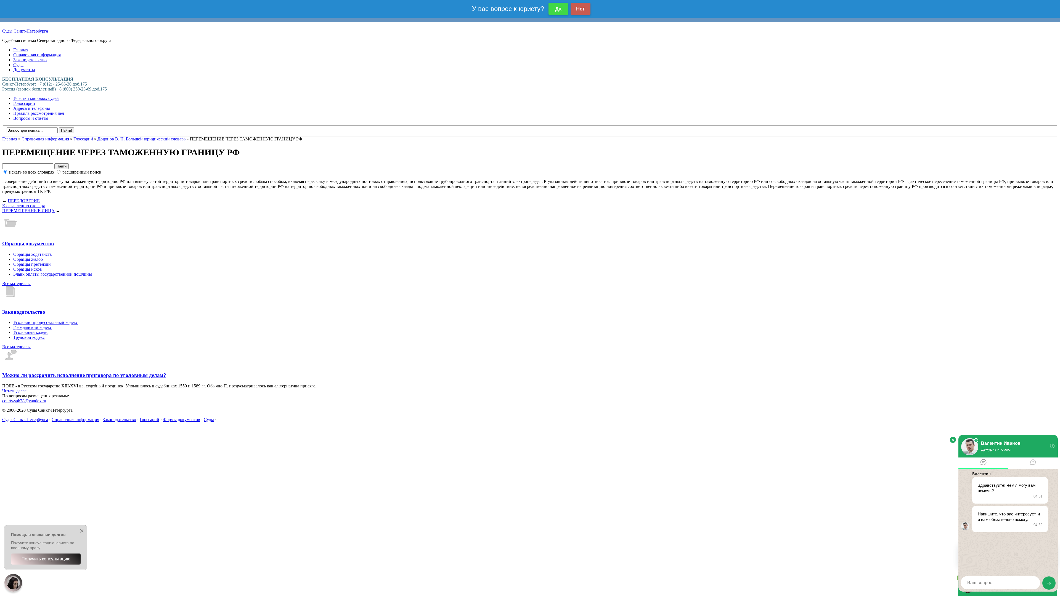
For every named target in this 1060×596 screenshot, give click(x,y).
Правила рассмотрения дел (38, 113)
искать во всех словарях (31, 172)
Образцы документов (28, 243)
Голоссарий (24, 103)
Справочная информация (37, 54)
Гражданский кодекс (32, 327)
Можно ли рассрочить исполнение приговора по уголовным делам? (84, 375)
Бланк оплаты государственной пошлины (52, 274)
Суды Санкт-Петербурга (25, 31)
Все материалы (16, 283)
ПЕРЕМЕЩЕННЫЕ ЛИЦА (28, 210)
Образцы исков (27, 269)
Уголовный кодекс (30, 332)
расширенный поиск (81, 172)
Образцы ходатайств (32, 254)
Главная (20, 49)
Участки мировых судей (36, 98)
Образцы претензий (32, 264)
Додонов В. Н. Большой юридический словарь (141, 139)
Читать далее (14, 391)
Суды (18, 64)
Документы (24, 69)
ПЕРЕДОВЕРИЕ (24, 200)
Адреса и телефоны (31, 108)
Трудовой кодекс (29, 337)
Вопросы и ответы (30, 118)
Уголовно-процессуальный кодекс (45, 322)
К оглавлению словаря (23, 205)
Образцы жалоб (28, 259)
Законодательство (30, 59)
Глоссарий (83, 139)
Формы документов (181, 419)
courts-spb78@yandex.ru (24, 400)
